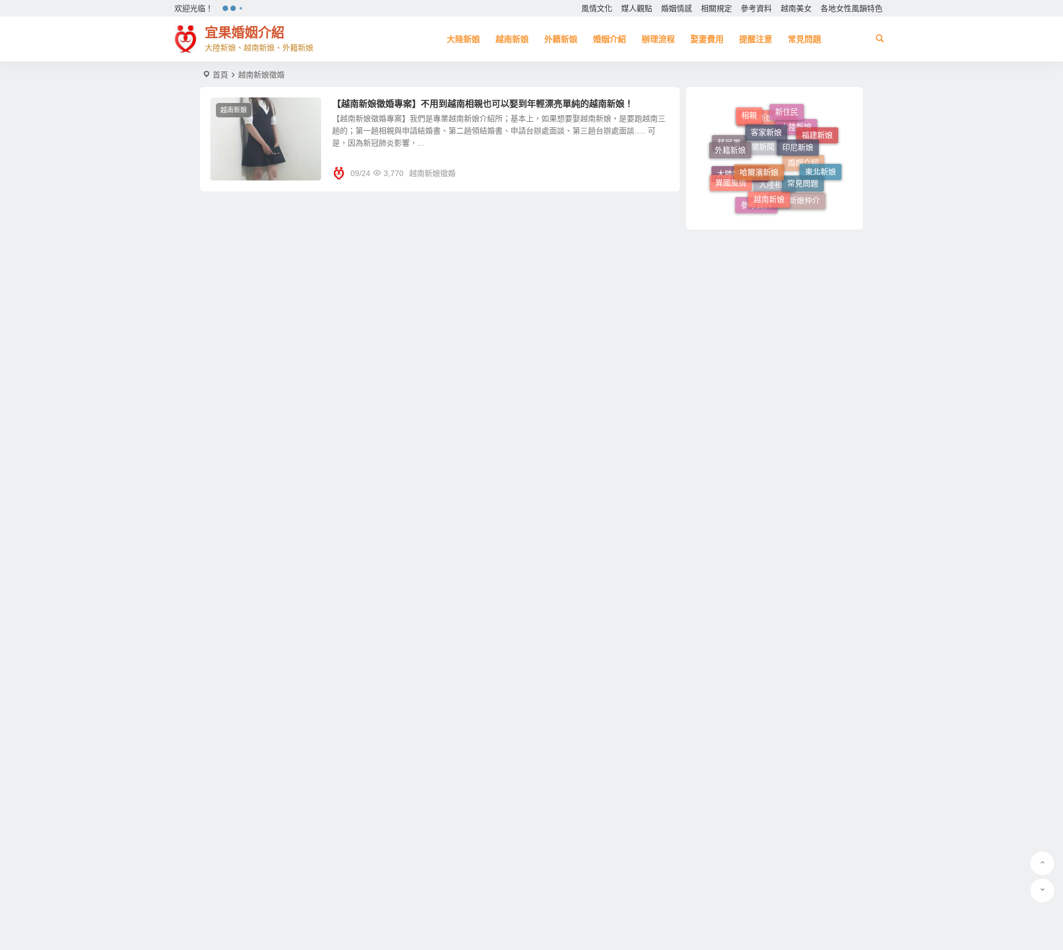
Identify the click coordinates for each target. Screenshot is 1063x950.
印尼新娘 (797, 136)
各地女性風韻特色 (852, 8)
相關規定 (716, 8)
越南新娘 (512, 39)
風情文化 (596, 8)
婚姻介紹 (609, 39)
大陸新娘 (463, 39)
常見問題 (804, 39)
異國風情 (730, 179)
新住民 (786, 110)
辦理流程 (658, 39)
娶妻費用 (707, 39)
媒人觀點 (636, 8)
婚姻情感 (676, 8)
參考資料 (756, 8)
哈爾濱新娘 (759, 159)
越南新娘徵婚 (432, 173)
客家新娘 (766, 121)
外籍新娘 (560, 39)
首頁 (220, 74)
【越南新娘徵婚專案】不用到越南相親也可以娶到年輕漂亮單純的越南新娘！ (482, 104)
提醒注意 (755, 39)
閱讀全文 (658, 172)
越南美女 (796, 8)
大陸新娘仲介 (796, 202)
